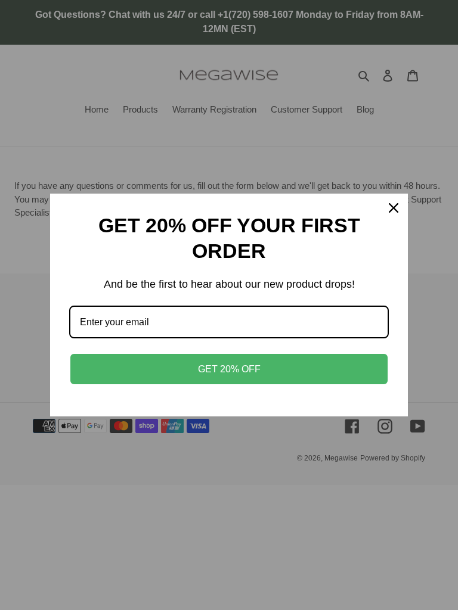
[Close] (393, 208)
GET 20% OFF (229, 369)
